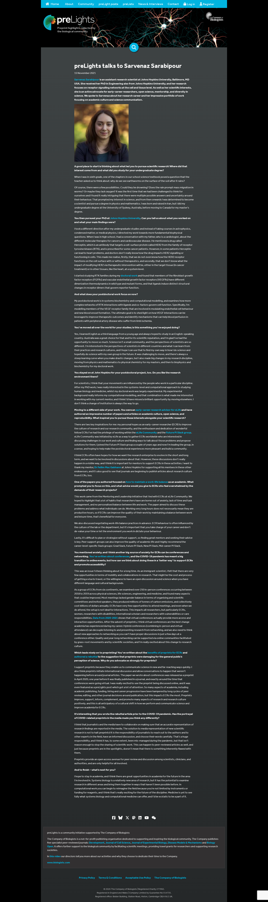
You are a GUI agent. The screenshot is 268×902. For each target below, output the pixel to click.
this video (55, 856)
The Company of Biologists (170, 877)
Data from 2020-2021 (105, 617)
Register (208, 4)
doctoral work (129, 275)
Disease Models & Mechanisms (185, 842)
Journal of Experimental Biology (149, 842)
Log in (190, 4)
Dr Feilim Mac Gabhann (107, 467)
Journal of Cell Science (117, 842)
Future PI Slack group (178, 432)
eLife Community (146, 432)
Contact (173, 4)
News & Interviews (150, 4)
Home (55, 4)
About (69, 4)
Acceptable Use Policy (138, 877)
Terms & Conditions (110, 877)
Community (86, 4)
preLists (128, 4)
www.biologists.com (58, 862)
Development (96, 842)
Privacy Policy (87, 877)
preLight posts (108, 4)
